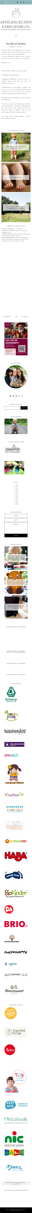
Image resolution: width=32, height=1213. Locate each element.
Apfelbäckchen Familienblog (16, 24)
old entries (24, 316)
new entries (7, 316)
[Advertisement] (16, 296)
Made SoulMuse (16, 1210)
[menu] (2, 2)
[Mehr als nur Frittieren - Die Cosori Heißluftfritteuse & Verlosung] (16, 618)
